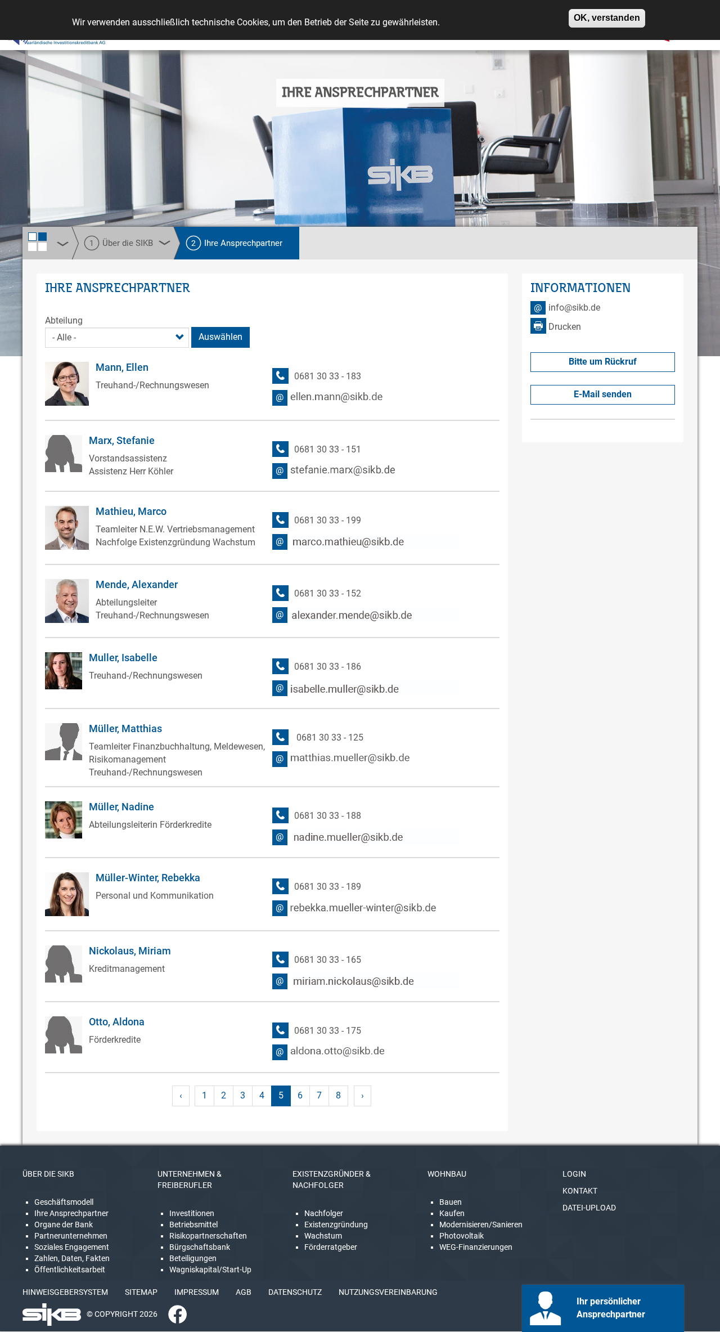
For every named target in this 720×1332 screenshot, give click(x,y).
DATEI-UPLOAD (589, 1207)
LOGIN (574, 1173)
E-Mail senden (603, 394)
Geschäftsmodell (63, 1202)
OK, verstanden (607, 18)
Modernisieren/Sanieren (481, 1224)
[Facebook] (173, 1313)
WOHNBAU (447, 1173)
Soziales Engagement (71, 1247)
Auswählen (220, 336)
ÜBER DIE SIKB (48, 1173)
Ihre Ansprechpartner (71, 1213)
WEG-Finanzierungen (475, 1247)
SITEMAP (141, 1292)
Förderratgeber (330, 1247)
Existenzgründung (336, 1224)
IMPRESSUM (196, 1292)
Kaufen (452, 1213)
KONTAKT (579, 1190)
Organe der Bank (63, 1224)
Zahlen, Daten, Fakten (72, 1258)
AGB (243, 1292)
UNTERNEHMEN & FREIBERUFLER (190, 1179)
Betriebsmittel (193, 1224)
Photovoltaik (461, 1235)
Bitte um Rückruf (603, 361)
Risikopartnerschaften (208, 1235)
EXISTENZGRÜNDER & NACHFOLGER (331, 1179)
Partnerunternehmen (70, 1235)
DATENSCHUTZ (295, 1292)
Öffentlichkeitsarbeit (69, 1269)
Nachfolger (323, 1213)
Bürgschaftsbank (199, 1247)
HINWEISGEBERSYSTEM (65, 1292)
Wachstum (323, 1235)
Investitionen (191, 1213)
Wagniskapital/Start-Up (210, 1269)
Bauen (450, 1202)
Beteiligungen (193, 1258)
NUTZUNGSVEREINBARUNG (388, 1292)
